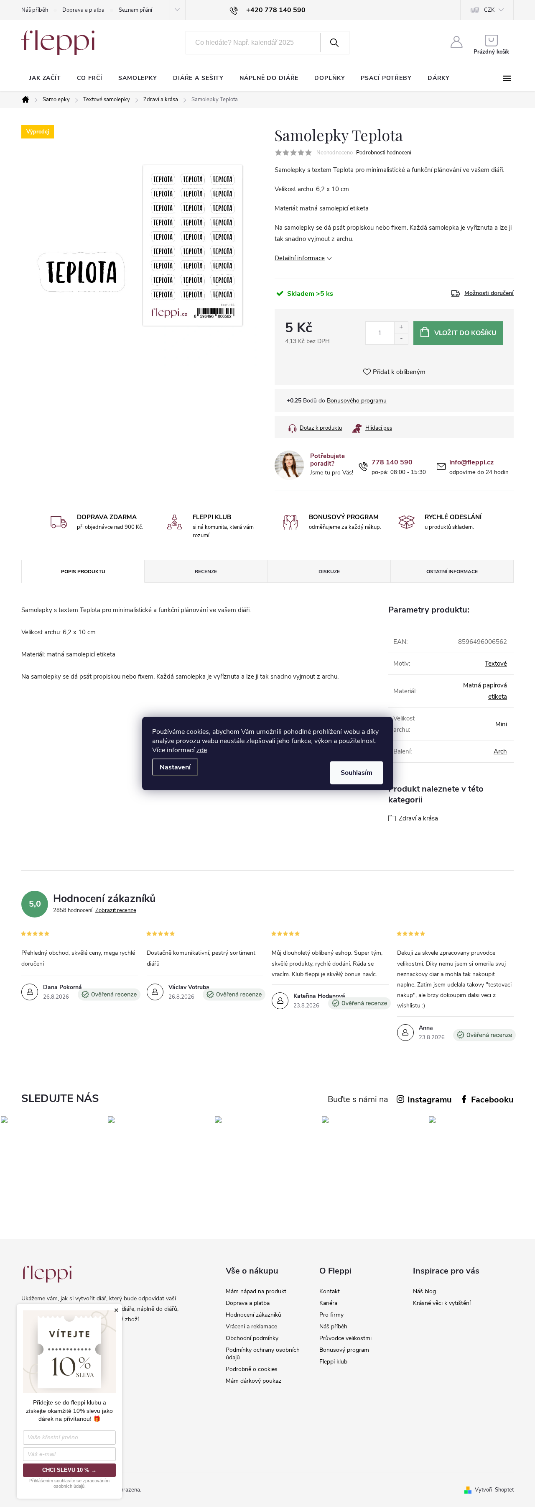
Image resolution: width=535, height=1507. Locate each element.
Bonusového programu (357, 401)
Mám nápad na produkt (256, 1291)
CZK (489, 10)
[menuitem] (45, 78)
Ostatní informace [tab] (452, 571)
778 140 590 (392, 462)
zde (201, 750)
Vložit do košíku (465, 333)
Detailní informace (300, 258)
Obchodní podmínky (252, 1338)
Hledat (334, 42)
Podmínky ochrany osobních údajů (263, 1353)
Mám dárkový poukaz (253, 1381)
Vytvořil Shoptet (494, 1490)
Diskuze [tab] (329, 571)
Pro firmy (331, 1315)
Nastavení (175, 767)
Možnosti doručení (489, 293)
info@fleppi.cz (471, 462)
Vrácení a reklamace (251, 1326)
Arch (500, 751)
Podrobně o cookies (252, 1369)
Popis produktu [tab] (83, 571)
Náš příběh (34, 10)
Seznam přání (135, 10)
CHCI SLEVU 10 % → (69, 1470)
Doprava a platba (83, 10)
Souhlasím (356, 772)
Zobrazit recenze (115, 910)
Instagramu (430, 1099)
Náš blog (424, 1291)
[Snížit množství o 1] (401, 338)
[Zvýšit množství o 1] (401, 327)
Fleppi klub (333, 1362)
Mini (501, 724)
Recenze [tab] (206, 571)
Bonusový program (344, 1350)
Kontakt (329, 1291)
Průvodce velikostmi (345, 1338)
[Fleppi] (46, 1274)
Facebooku (492, 1099)
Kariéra (328, 1303)
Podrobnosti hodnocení (383, 152)
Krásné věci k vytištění (442, 1303)
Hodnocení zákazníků (253, 1315)
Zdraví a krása (418, 818)
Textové (496, 663)
